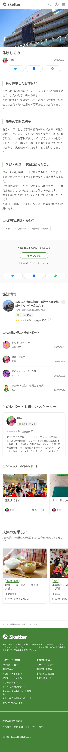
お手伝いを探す (10, 665)
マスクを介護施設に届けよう (17, 698)
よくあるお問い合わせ (14, 687)
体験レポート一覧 (18, 624)
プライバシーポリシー (36, 727)
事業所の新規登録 (45, 673)
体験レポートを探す (12, 673)
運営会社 (7, 727)
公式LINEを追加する (13, 702)
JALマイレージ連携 (12, 678)
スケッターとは (10, 682)
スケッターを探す (45, 665)
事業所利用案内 (44, 669)
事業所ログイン (44, 678)
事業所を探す (9, 669)
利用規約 (18, 727)
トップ (5, 624)
